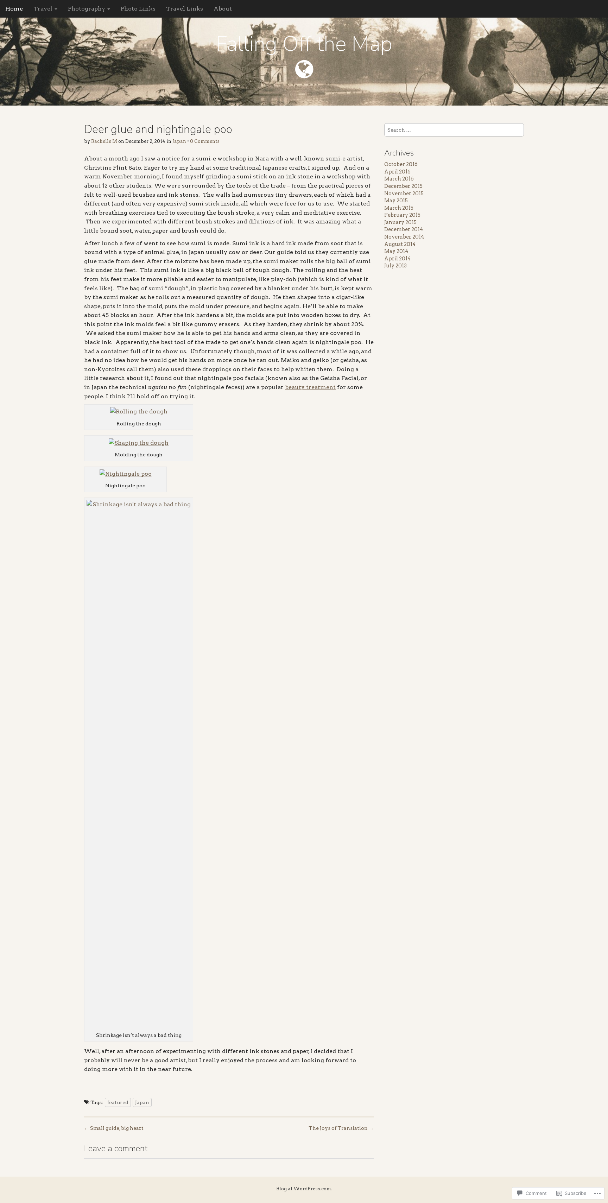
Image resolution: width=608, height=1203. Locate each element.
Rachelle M (104, 141)
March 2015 (398, 208)
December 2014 (403, 229)
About (223, 8)
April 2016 (397, 172)
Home (14, 8)
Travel (43, 8)
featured (117, 1102)
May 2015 (396, 200)
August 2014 (400, 244)
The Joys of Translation (341, 1128)
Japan (179, 141)
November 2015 (404, 193)
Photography (87, 8)
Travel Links (184, 8)
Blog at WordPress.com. (304, 1188)
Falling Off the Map (304, 44)
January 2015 (400, 222)
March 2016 (399, 179)
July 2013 (395, 265)
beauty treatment (310, 387)
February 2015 (402, 215)
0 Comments (205, 141)
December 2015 (403, 186)
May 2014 (396, 251)
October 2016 (401, 164)
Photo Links (138, 8)
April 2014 (397, 258)
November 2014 (404, 237)
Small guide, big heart (114, 1128)
